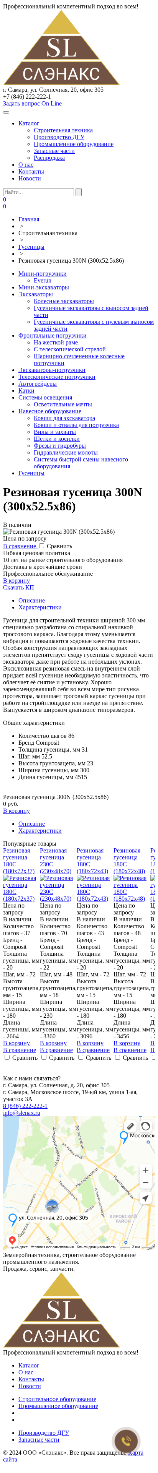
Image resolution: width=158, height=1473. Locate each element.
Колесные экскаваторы (64, 301)
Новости (29, 178)
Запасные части (54, 151)
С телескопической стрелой (70, 349)
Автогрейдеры (37, 383)
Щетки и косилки (57, 438)
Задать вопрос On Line (32, 103)
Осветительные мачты (63, 404)
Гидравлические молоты (66, 452)
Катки (26, 390)
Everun (42, 280)
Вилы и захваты (55, 432)
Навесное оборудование (49, 411)
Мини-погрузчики (42, 273)
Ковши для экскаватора (64, 418)
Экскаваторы (35, 294)
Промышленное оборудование (74, 144)
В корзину (16, 580)
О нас (25, 164)
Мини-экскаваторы (43, 287)
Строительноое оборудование (57, 1399)
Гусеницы (31, 473)
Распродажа (49, 157)
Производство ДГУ (59, 137)
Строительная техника (63, 130)
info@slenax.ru (21, 1112)
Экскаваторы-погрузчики (52, 370)
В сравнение (20, 546)
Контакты (31, 171)
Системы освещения (45, 397)
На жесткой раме (56, 342)
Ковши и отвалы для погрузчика (76, 425)
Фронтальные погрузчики (52, 335)
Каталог (29, 123)
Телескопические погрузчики (56, 377)
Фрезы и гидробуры (60, 445)
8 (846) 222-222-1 (25, 1106)
